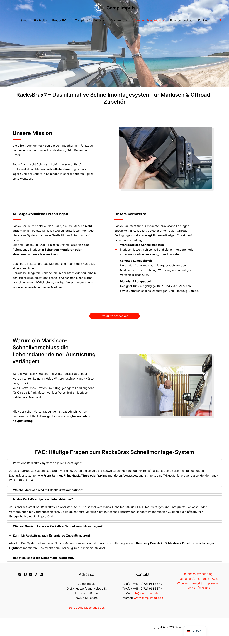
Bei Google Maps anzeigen (87, 607)
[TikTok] (36, 574)
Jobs (191, 588)
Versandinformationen (194, 578)
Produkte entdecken (114, 316)
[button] (67, 20)
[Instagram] (19, 574)
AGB (215, 578)
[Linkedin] (41, 574)
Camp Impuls (120, 8)
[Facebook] (25, 574)
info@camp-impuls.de (147, 593)
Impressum (212, 583)
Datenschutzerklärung (198, 574)
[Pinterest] (30, 574)
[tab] (114, 471)
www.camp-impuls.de (148, 598)
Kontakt (197, 583)
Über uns (204, 588)
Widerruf (183, 583)
